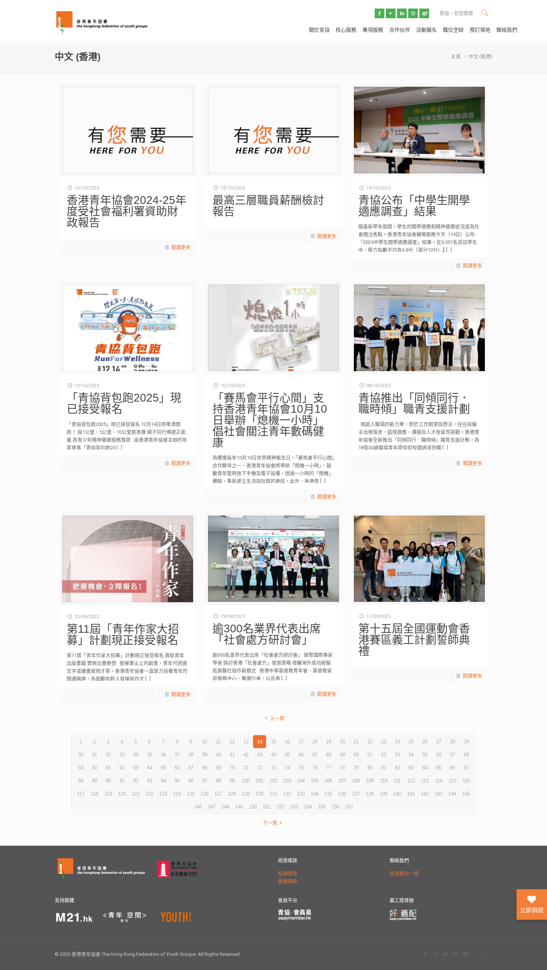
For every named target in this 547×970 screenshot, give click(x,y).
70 (232, 767)
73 (273, 767)
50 (356, 754)
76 (314, 767)
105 (315, 781)
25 (411, 741)
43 (259, 754)
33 (122, 754)
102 (273, 781)
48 (328, 754)
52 (383, 754)
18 (314, 741)
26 (425, 741)
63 (135, 767)
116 (466, 781)
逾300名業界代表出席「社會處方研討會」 (266, 634)
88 (80, 781)
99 (232, 781)
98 (218, 781)
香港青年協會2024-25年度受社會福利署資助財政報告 (126, 211)
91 (122, 781)
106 (328, 781)
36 (163, 754)
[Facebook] (425, 954)
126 (204, 794)
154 (308, 807)
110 (383, 781)
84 (425, 767)
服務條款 (287, 881)
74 (287, 767)
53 (397, 754)
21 (356, 741)
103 (287, 781)
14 (259, 741)
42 (246, 754)
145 (466, 794)
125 (191, 794)
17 (301, 741)
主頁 (456, 56)
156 (335, 807)
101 (259, 781)
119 (108, 794)
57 (452, 754)
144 (452, 794)
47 (314, 754)
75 (301, 767)
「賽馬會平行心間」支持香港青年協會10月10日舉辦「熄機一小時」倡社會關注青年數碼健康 (269, 420)
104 (301, 781)
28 (452, 741)
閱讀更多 (181, 247)
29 (466, 741)
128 (232, 794)
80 (369, 767)
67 (190, 767)
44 (273, 754)
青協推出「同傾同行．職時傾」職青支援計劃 (414, 403)
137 (356, 794)
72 (259, 767)
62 (122, 767)
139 (383, 794)
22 (369, 741)
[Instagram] (455, 954)
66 (177, 767)
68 (204, 767)
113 (425, 781)
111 (397, 781)
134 (315, 794)
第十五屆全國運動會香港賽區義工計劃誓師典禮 (414, 639)
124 (177, 794)
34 (135, 754)
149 (239, 807)
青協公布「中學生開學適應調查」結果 (414, 205)
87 (466, 767)
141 (411, 794)
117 (80, 794)
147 (211, 807)
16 (287, 741)
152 (280, 807)
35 (149, 754)
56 (438, 754)
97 (204, 781)
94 (163, 781)
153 (294, 807)
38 (190, 754)
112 (411, 781)
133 (301, 794)
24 (397, 741)
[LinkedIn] (445, 954)
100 (246, 781)
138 (370, 794)
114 (438, 781)
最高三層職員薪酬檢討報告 (268, 205)
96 (190, 781)
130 (259, 794)
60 (94, 767)
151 (267, 807)
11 (218, 741)
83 (411, 767)
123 (163, 794)
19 (328, 741)
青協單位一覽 (404, 873)
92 (135, 781)
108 (356, 781)
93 (149, 781)
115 (452, 781)
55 (425, 754)
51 (369, 754)
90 (108, 781)
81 (383, 767)
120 (122, 794)
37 (177, 754)
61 (108, 767)
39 (204, 754)
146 (198, 807)
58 (466, 754)
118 (94, 794)
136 (342, 794)
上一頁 (277, 718)
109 (370, 781)
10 (204, 741)
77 (328, 767)
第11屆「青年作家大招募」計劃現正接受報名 (123, 634)
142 (425, 794)
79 (356, 767)
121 (136, 794)
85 (438, 767)
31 (94, 754)
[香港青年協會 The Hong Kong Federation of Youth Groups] (102, 22)
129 (246, 794)
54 (411, 754)
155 (322, 807)
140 (397, 794)
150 (253, 807)
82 (397, 767)
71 (246, 767)
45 (287, 754)
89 (94, 781)
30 (80, 754)
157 (349, 807)
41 (232, 754)
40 (218, 754)
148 (225, 807)
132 (287, 794)
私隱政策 (287, 873)
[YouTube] (435, 954)
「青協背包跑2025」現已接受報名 (124, 403)
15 (273, 741)
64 (149, 767)
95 (177, 781)
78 (342, 767)
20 (342, 741)
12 (232, 741)
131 (273, 794)
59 (80, 767)
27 (438, 741)
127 (218, 794)
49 (342, 754)
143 (438, 794)
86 (452, 767)
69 (218, 767)
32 (108, 754)
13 (246, 741)
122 (149, 794)
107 (342, 781)
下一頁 (270, 823)
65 (163, 767)
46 (301, 754)
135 (328, 794)
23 (383, 741)
